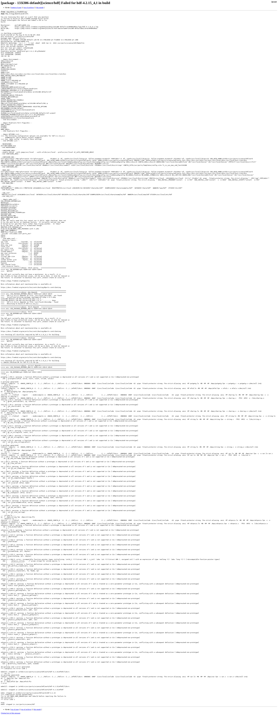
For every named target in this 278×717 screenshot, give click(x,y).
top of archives (29, 7)
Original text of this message (10, 713)
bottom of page (16, 7)
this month (39, 7)
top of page (15, 709)
